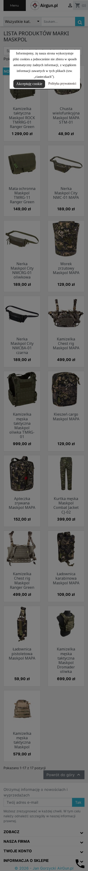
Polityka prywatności (62, 83)
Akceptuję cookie (29, 84)
